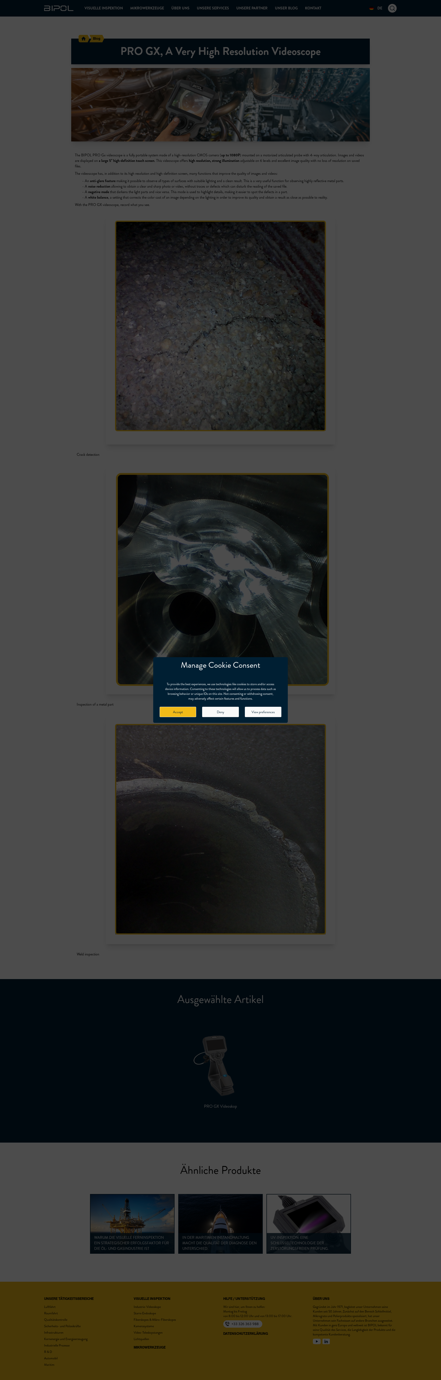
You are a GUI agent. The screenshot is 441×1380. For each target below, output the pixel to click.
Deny (220, 712)
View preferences (263, 712)
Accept (178, 712)
